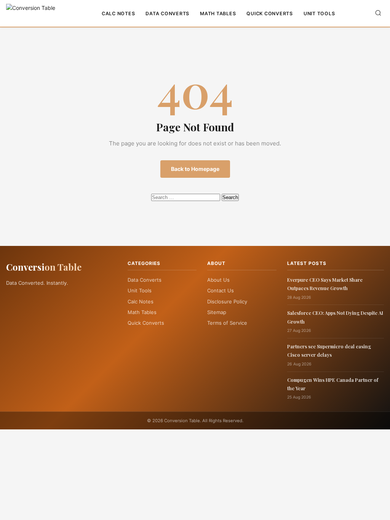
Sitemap (216, 312)
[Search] (378, 13)
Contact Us (220, 290)
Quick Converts (269, 13)
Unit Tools (319, 13)
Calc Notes (118, 13)
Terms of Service (227, 323)
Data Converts (167, 13)
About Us (218, 280)
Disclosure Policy (227, 301)
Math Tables (218, 13)
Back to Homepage (195, 169)
